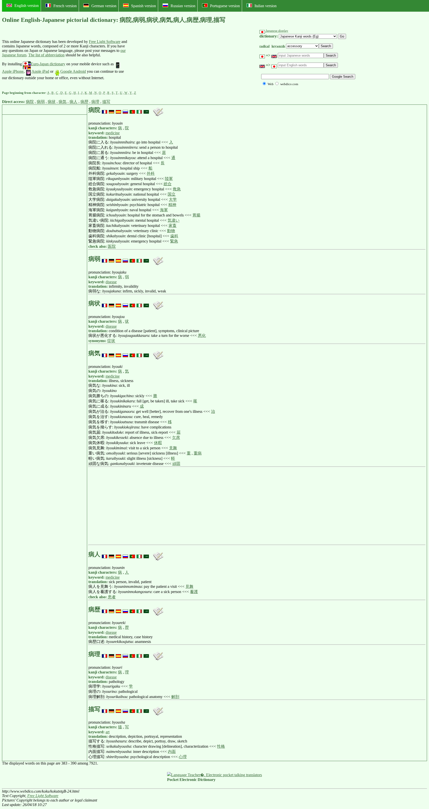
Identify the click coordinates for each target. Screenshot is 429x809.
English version (26, 5)
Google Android (73, 71)
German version (103, 6)
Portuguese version (225, 6)
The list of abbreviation (46, 55)
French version (65, 6)
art (107, 732)
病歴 (84, 102)
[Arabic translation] (146, 110)
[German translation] (111, 110)
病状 (52, 102)
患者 (112, 597)
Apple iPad (40, 71)
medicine (113, 133)
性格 (221, 746)
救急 (177, 189)
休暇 (158, 443)
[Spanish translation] (118, 110)
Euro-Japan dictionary (48, 64)
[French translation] (104, 110)
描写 (106, 102)
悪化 (202, 335)
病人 (73, 102)
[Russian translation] (125, 110)
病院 (30, 102)
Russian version (183, 6)
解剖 (175, 697)
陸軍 (169, 178)
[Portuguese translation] (132, 110)
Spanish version (143, 6)
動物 (171, 231)
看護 (194, 592)
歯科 (174, 236)
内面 (172, 751)
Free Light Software (104, 41)
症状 (111, 341)
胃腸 (196, 215)
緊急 (174, 241)
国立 (172, 194)
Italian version (265, 6)
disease (111, 282)
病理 (95, 102)
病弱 (41, 102)
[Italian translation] (139, 110)
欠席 (176, 437)
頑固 (176, 463)
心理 (183, 757)
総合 (168, 184)
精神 (172, 205)
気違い (173, 220)
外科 (151, 173)
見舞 (173, 448)
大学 (173, 199)
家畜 (173, 225)
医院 (112, 246)
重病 (198, 453)
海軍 (164, 210)
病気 (63, 102)
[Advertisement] (167, 60)
